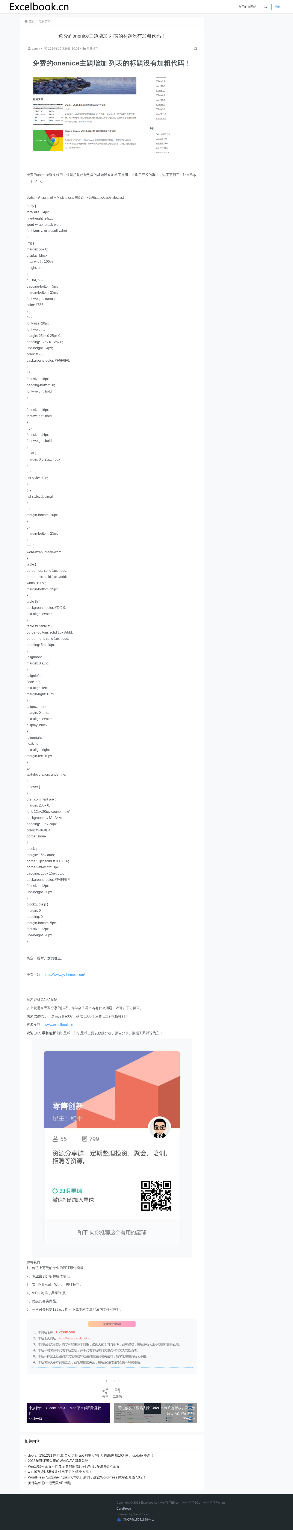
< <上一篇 (35, 1418)
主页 (31, 21)
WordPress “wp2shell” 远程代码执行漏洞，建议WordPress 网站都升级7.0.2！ (87, 1477)
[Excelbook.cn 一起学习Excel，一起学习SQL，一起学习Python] (39, 6)
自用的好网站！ (248, 6)
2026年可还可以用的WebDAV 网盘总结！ (60, 1461)
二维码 (117, 1396)
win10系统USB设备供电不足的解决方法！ (60, 1472)
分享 (105, 1396)
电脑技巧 (45, 21)
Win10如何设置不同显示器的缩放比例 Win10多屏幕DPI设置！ (75, 1466)
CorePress (123, 1508)
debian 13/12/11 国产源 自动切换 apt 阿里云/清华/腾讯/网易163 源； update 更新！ (91, 1455)
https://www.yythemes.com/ (64, 975)
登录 (277, 6)
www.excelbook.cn (59, 1025)
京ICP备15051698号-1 (138, 1519)
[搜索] (265, 7)
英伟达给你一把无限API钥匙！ (51, 1483)
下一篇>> (189, 1418)
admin (36, 48)
